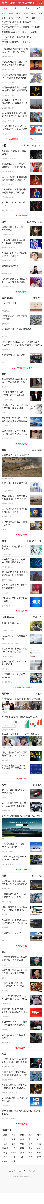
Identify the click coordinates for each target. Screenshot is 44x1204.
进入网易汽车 (21, 869)
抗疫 (13, 1161)
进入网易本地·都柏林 (21, 687)
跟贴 (30, 1148)
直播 (11, 18)
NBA (29, 145)
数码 (30, 1143)
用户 (40, 3)
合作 (23, 1171)
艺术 (13, 1157)
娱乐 (11, 13)
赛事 (23, 145)
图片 (33, 13)
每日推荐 (37, 693)
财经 (26, 13)
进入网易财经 (21, 611)
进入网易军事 (21, 535)
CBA (40, 145)
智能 (39, 875)
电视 (29, 221)
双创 (22, 1157)
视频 (13, 1143)
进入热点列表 (21, 1047)
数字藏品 (5, 1161)
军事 (3, 18)
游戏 (39, 1148)
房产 (18, 18)
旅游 (39, 1152)
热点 (39, 8)
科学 (34, 875)
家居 (4, 373)
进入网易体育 (21, 215)
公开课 (13, 1152)
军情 (39, 450)
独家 (30, 1152)
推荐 (17, 8)
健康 (22, 1152)
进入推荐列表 (21, 1124)
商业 (39, 541)
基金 (34, 541)
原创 (28, 8)
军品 (34, 450)
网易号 (5, 693)
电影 (34, 221)
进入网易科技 (21, 946)
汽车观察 (37, 784)
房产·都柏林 (8, 297)
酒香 (30, 1157)
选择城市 (37, 617)
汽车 (40, 13)
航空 (39, 1157)
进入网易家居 (21, 443)
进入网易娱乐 (21, 291)
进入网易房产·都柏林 (21, 367)
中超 (34, 145)
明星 (39, 221)
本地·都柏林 (8, 617)
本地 (39, 1143)
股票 (29, 541)
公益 (33, 18)
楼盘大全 (37, 297)
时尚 (13, 1148)
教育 (5, 1152)
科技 (26, 18)
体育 (18, 13)
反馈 (14, 1171)
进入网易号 (21, 778)
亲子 (5, 1157)
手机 (22, 1143)
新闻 (3, 13)
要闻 (6, 8)
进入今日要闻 (12, 139)
